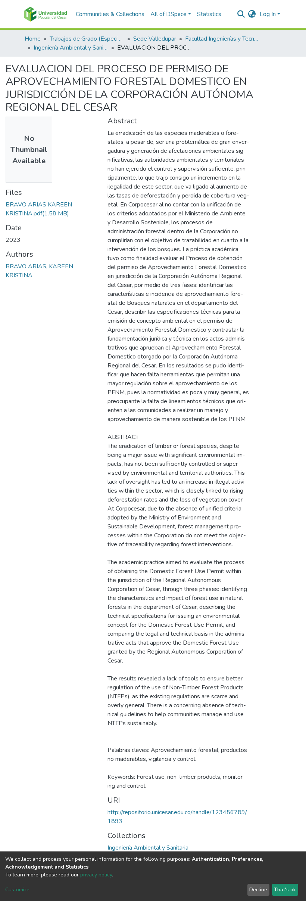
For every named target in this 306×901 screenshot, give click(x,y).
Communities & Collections (110, 14)
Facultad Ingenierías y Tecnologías (222, 39)
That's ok (285, 889)
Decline (258, 889)
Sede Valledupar (154, 39)
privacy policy (96, 874)
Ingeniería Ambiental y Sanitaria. (71, 48)
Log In (268, 14)
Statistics (209, 14)
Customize (17, 889)
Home (33, 39)
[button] (252, 14)
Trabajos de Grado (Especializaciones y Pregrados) (87, 39)
